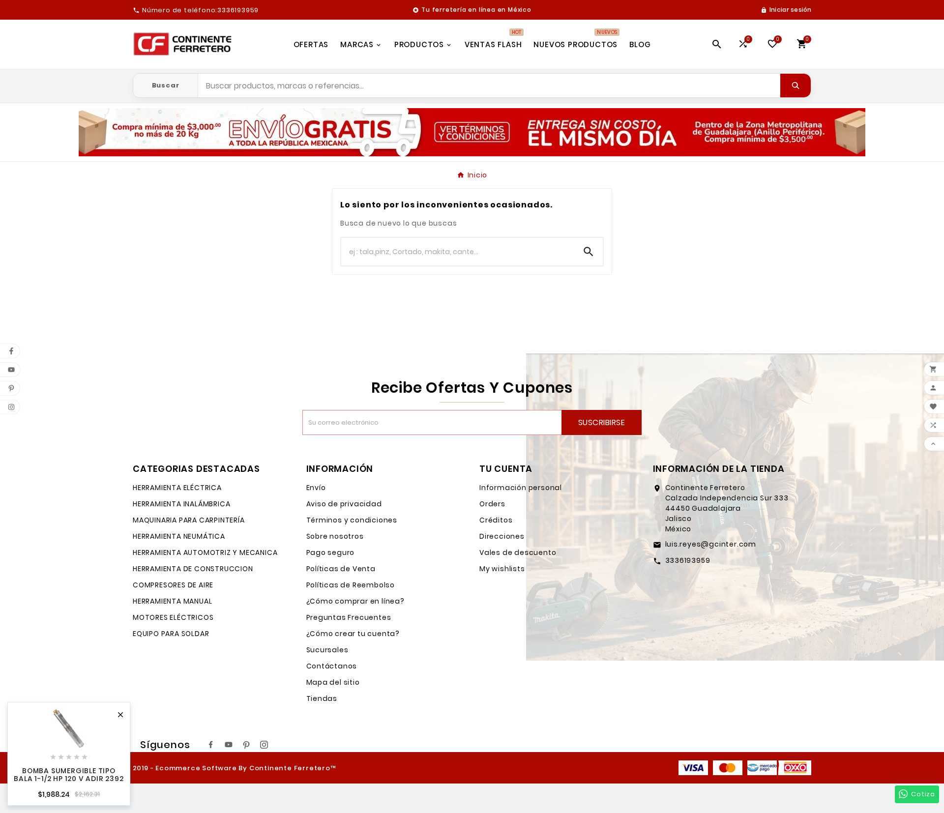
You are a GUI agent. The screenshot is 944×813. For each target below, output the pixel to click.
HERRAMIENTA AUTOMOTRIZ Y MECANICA (205, 552)
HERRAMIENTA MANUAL (172, 601)
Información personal (520, 488)
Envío (316, 488)
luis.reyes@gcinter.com (711, 544)
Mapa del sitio (333, 682)
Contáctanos (331, 666)
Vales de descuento (517, 552)
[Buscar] (795, 85)
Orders (492, 504)
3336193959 (687, 560)
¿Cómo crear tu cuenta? (353, 634)
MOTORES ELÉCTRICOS (173, 617)
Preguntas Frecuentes (348, 617)
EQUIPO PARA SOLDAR (171, 634)
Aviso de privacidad (344, 504)
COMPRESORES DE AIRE (173, 585)
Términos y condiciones (352, 520)
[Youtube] (228, 744)
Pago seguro (330, 552)
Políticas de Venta (341, 569)
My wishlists (502, 569)
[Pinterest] (246, 744)
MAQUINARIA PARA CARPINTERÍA (189, 520)
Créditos (495, 520)
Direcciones (502, 536)
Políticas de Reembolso (350, 585)
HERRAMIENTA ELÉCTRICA (177, 488)
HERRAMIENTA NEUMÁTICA (179, 536)
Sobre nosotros (335, 536)
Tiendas (322, 698)
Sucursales (327, 650)
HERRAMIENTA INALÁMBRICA (181, 504)
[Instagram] (264, 744)
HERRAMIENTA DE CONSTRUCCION (193, 569)
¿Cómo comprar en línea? (355, 601)
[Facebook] (211, 744)
